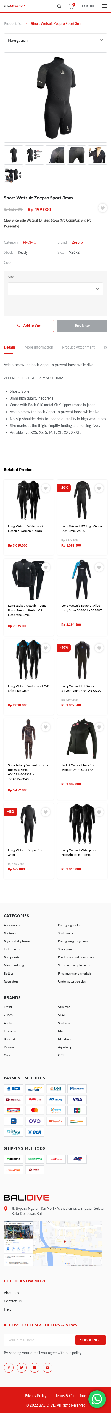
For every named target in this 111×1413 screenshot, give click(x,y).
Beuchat (9, 1039)
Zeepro (77, 242)
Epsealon (10, 1031)
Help (7, 1309)
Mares (62, 1031)
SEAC (62, 1015)
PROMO (29, 242)
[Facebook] (9, 1368)
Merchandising (14, 965)
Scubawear (65, 933)
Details (9, 347)
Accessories (12, 925)
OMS (61, 1055)
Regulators (11, 981)
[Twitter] (22, 1368)
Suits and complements (74, 965)
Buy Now (82, 326)
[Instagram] (34, 1368)
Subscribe (90, 1340)
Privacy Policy (35, 1395)
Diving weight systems (73, 941)
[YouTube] (47, 1368)
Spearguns (65, 949)
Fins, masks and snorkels (74, 973)
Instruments (12, 949)
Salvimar (64, 1007)
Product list (13, 23)
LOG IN (88, 6)
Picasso (9, 1047)
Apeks (8, 1023)
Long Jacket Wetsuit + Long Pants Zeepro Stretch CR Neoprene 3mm (27, 610)
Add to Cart (32, 326)
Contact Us (13, 1301)
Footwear (10, 933)
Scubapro (64, 1023)
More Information (39, 347)
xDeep (8, 1015)
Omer (8, 1055)
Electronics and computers (76, 957)
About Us (11, 1293)
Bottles (8, 973)
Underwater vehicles (72, 981)
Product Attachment (78, 347)
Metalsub (64, 1039)
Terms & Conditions (70, 1395)
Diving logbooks (69, 925)
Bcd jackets (11, 957)
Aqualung (64, 1047)
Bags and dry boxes (17, 941)
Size (11, 277)
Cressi (8, 1007)
